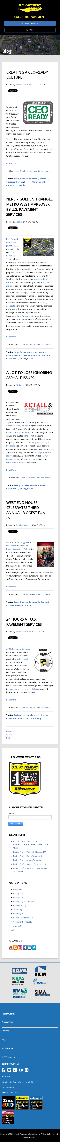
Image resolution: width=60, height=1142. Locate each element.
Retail (30, 358)
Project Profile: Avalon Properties (27, 860)
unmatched (11, 459)
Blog (3, 1039)
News (16, 178)
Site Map (5, 1030)
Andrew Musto (22, 84)
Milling (23, 358)
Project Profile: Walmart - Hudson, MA (29, 852)
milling (23, 279)
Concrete (45, 355)
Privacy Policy (8, 1022)
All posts (10, 734)
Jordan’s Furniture (22, 316)
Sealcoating (26, 352)
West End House (23, 605)
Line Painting (39, 352)
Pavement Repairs (31, 355)
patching (47, 316)
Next (8, 737)
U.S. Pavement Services (10, 255)
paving (37, 279)
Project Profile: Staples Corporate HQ (29, 864)
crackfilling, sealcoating (37, 442)
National (43, 178)
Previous (10, 731)
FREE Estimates (8, 1057)
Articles (24, 178)
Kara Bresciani (22, 525)
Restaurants (12, 358)
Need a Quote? (32, 23)
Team (17, 909)
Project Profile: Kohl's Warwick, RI (27, 856)
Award (17, 926)
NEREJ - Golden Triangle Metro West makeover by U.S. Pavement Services (29, 206)
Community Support (39, 602)
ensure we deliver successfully (22, 689)
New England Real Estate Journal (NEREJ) (12, 242)
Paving (9, 355)
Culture (10, 185)
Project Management (34, 182)
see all (11, 930)
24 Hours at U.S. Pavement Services (24, 621)
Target (38, 276)
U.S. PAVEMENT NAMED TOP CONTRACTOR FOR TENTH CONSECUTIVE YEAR (30, 844)
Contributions (21, 602)
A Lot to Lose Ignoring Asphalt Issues (29, 375)
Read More (11, 163)
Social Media (7, 1048)
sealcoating (11, 305)
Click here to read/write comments (35, 171)
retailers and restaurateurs (18, 432)
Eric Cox (19, 221)
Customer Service (14, 182)
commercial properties (16, 462)
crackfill (43, 302)
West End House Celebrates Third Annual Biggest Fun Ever (25, 510)
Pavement (33, 178)
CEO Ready (20, 185)
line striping (11, 445)
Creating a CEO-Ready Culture (27, 74)
